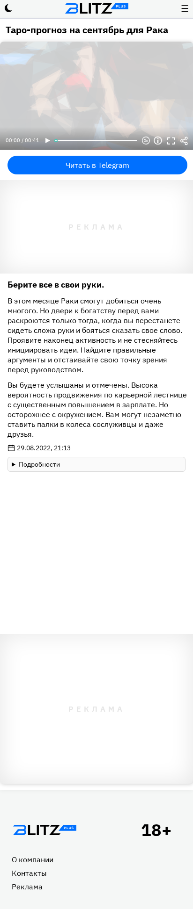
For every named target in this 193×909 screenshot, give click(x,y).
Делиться (184, 140)
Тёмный (8, 8)
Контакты (29, 873)
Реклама (27, 886)
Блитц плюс (96, 8)
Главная (44, 830)
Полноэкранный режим (171, 140)
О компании (32, 859)
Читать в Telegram (97, 165)
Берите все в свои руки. (55, 284)
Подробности (39, 464)
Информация (157, 140)
